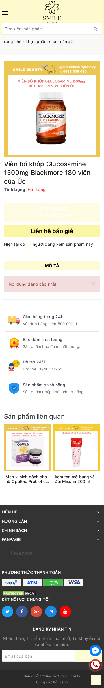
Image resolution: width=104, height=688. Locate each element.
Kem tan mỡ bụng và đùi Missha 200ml (75, 479)
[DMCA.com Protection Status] (19, 592)
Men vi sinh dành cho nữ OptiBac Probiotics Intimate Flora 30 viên (26, 479)
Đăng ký (88, 656)
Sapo (63, 682)
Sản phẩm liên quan (34, 416)
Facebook (21, 553)
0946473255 (50, 369)
